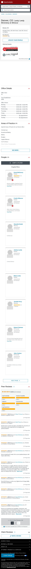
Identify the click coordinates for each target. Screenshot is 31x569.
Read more (19, 471)
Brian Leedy (17, 275)
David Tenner (18, 422)
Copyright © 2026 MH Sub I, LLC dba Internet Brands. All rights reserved (15, 560)
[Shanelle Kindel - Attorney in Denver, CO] (10, 228)
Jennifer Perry (18, 301)
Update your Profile (15, 40)
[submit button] (28, 6)
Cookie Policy (15, 553)
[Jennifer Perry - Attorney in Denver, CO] (10, 305)
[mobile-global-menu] (29, 2)
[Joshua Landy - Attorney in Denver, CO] (10, 253)
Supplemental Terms (11, 567)
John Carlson (18, 353)
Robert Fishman (18, 327)
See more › (15, 150)
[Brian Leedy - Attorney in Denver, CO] (10, 279)
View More (9, 186)
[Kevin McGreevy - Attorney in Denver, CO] (10, 176)
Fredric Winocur (18, 198)
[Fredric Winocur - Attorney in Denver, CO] (10, 202)
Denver (15, 14)
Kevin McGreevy (18, 172)
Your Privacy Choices (19, 555)
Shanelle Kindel (18, 224)
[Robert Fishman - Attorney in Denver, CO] (10, 331)
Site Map (10, 553)
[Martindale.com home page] (7, 2)
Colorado (8, 14)
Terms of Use (4, 553)
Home (2, 14)
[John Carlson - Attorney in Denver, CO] (10, 357)
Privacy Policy (22, 553)
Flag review (27, 417)
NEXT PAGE (14, 380)
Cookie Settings (8, 555)
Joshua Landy (18, 250)
